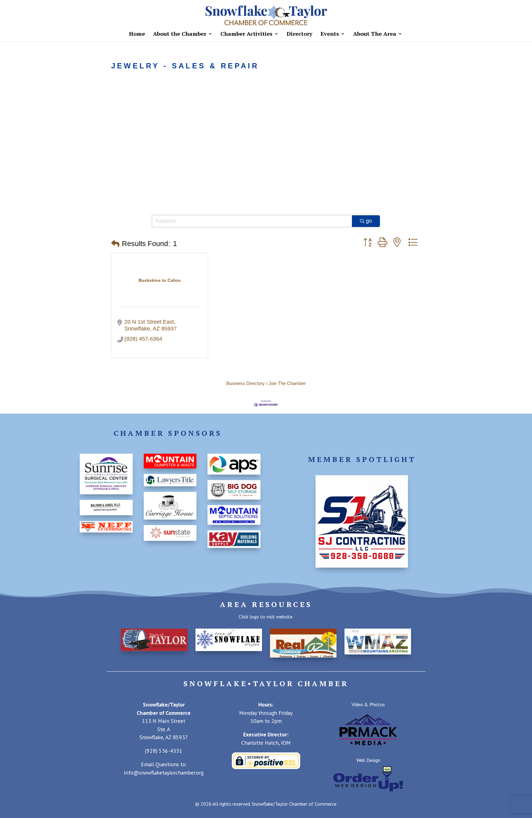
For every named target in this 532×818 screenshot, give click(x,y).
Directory (299, 34)
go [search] (369, 221)
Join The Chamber (287, 383)
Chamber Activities (246, 34)
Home (137, 34)
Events (329, 34)
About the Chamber (179, 34)
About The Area (374, 34)
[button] (115, 244)
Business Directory (245, 383)
